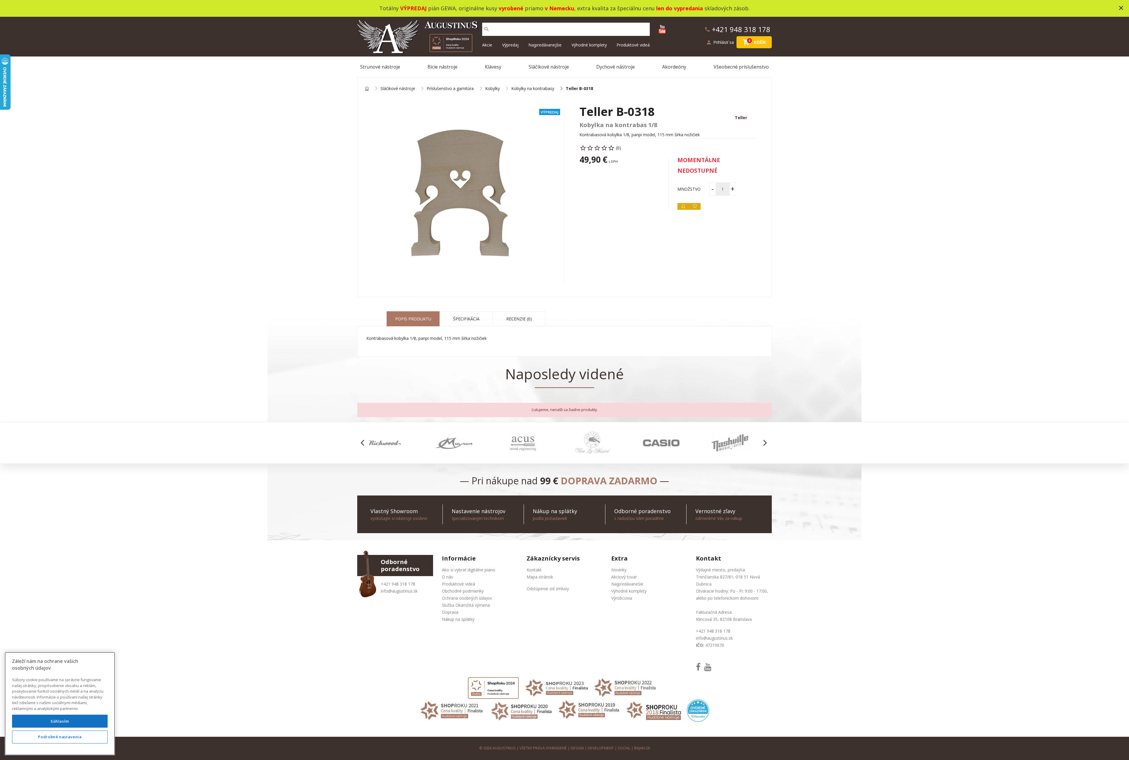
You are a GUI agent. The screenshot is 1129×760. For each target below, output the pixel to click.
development (601, 748)
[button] (364, 442)
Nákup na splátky (458, 619)
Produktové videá (633, 45)
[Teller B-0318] (461, 193)
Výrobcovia (621, 598)
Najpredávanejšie (545, 45)
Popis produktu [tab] (413, 319)
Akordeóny (674, 67)
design (577, 748)
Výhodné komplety (589, 45)
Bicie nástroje (442, 67)
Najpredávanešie (627, 584)
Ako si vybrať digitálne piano (468, 570)
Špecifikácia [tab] (466, 319)
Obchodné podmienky (463, 591)
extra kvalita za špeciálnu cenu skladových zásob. (663, 8)
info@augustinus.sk (399, 591)
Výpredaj (510, 45)
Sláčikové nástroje (549, 67)
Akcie (487, 45)
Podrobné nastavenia (59, 737)
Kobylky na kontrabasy (532, 89)
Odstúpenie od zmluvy (548, 588)
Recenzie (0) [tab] (519, 319)
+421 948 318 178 (398, 584)
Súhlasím (60, 721)
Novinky (619, 570)
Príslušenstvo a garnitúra (450, 89)
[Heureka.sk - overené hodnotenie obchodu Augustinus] (698, 710)
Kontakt (534, 570)
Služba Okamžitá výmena (466, 605)
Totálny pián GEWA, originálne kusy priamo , (478, 8)
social (624, 748)
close (1121, 7)
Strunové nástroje (380, 67)
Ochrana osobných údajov (467, 598)
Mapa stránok (540, 577)
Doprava (450, 612)
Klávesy (493, 67)
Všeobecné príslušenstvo (741, 67)
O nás (447, 577)
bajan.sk (642, 748)
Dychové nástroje (615, 67)
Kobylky (492, 89)
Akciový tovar (624, 577)
